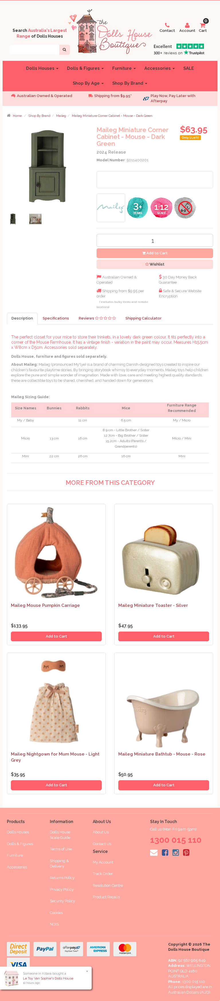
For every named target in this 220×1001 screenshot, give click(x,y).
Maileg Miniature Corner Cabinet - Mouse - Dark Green (112, 116)
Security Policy (62, 901)
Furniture (122, 68)
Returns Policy (62, 878)
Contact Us (102, 844)
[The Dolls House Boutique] (110, 30)
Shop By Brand (128, 83)
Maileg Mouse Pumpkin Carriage (45, 605)
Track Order (103, 874)
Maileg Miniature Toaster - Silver (153, 605)
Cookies (56, 913)
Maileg (61, 116)
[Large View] (14, 220)
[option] (44, 96)
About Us (101, 832)
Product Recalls (106, 897)
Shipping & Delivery (59, 863)
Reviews (87, 318)
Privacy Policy (62, 889)
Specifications (56, 318)
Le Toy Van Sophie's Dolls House (48, 978)
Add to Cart (157, 253)
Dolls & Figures (84, 68)
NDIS (54, 924)
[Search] (64, 50)
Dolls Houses (41, 68)
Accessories (158, 68)
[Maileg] (111, 208)
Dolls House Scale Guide (60, 835)
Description (22, 318)
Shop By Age (87, 83)
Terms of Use (61, 849)
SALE (188, 68)
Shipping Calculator (143, 318)
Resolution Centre (108, 885)
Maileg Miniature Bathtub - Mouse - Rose (161, 754)
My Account (103, 862)
